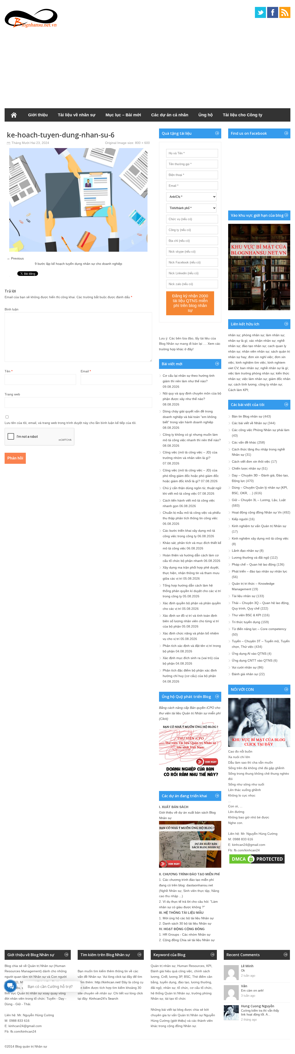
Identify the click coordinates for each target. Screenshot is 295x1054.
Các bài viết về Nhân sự (249, 423)
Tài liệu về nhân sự (76, 115)
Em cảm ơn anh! (252, 990)
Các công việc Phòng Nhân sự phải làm (260, 430)
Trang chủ (14, 115)
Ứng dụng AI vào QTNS (249, 653)
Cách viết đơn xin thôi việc (251, 461)
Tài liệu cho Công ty (242, 115)
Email (86, 371)
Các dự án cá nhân (169, 115)
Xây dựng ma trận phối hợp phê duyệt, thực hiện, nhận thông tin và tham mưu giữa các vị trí (191, 573)
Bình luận (11, 309)
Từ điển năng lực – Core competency (259, 629)
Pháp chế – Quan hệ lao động (254, 564)
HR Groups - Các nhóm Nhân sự (186, 934)
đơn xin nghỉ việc (260, 357)
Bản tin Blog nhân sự (247, 416)
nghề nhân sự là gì (274, 368)
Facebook (272, 12)
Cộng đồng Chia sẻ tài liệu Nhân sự (189, 940)
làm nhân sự (275, 335)
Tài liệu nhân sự (243, 596)
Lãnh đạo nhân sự (245, 550)
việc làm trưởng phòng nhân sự (251, 373)
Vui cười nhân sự (244, 667)
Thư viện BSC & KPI (246, 615)
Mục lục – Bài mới (123, 115)
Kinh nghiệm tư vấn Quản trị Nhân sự (259, 526)
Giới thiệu (38, 115)
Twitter (260, 12)
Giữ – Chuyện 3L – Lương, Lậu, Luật (259, 500)
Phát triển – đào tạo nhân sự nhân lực (259, 571)
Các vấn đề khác (244, 442)
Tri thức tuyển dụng (246, 622)
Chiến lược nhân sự (246, 468)
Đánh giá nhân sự (245, 674)
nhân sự (234, 335)
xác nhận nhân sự (262, 340)
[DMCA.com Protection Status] (257, 863)
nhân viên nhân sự (255, 351)
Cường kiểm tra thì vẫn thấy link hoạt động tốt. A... (260, 1012)
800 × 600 (142, 143)
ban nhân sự (249, 368)
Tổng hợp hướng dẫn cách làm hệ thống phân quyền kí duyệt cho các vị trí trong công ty (192, 591)
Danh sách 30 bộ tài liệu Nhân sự (187, 923)
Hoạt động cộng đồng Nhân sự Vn (257, 512)
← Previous (15, 258)
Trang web (12, 394)
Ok (243, 970)
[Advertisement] (147, 67)
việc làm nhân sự (254, 379)
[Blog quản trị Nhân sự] (31, 17)
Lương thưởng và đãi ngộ (250, 557)
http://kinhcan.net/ (108, 982)
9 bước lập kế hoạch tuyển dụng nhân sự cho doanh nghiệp (78, 264)
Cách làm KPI (238, 390)
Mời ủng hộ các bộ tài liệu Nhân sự (188, 918)
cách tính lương (245, 384)
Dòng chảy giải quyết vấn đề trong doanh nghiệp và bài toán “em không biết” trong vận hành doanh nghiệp (189, 416)
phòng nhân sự (253, 335)
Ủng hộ (205, 115)
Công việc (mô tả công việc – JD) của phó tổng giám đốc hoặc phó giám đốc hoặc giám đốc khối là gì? (191, 475)
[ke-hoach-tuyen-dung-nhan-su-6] (78, 250)
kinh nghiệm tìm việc (251, 362)
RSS (284, 12)
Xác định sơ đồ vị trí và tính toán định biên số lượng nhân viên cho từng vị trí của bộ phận (191, 621)
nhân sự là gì (237, 340)
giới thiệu (178, 1020)
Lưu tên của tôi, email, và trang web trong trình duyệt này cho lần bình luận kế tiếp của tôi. (70, 423)
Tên (8, 371)
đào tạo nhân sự (254, 346)
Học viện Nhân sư (27, 128)
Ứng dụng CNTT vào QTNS (252, 660)
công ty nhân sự (270, 384)
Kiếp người (240, 519)
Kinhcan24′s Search (103, 998)
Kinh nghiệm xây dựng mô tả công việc (260, 538)
